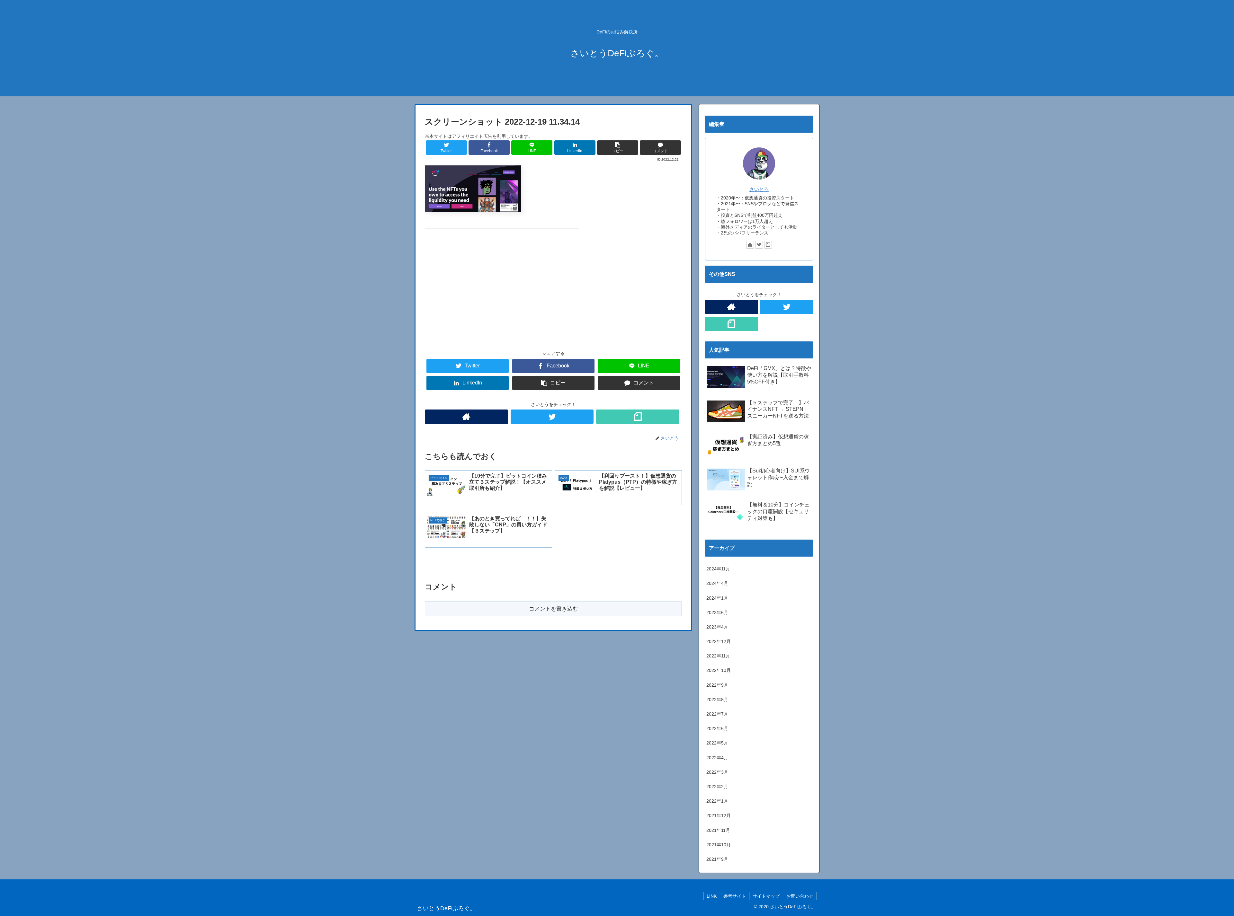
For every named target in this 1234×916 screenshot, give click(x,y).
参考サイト (734, 896)
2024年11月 (718, 568)
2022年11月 (718, 655)
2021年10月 (718, 844)
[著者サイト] (466, 417)
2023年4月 (717, 627)
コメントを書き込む (553, 609)
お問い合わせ (799, 896)
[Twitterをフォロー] (552, 417)
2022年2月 (717, 786)
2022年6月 (717, 728)
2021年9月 (717, 859)
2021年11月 (718, 830)
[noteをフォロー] (637, 417)
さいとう (759, 189)
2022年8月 (717, 699)
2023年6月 (717, 612)
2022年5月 (717, 742)
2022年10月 (718, 670)
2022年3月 (717, 772)
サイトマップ (766, 896)
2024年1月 (717, 598)
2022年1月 (717, 801)
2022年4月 (717, 757)
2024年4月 (717, 583)
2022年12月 (718, 641)
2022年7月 (717, 714)
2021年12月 (718, 815)
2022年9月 (717, 685)
